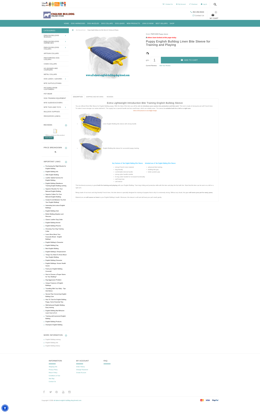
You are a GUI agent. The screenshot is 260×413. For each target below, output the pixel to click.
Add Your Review (164, 65)
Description (78, 97)
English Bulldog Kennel (53, 222)
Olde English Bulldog (52, 175)
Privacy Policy (53, 369)
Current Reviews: (151, 65)
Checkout (194, 4)
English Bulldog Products (53, 321)
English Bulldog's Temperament (56, 251)
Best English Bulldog (52, 248)
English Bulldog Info (52, 171)
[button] (214, 5)
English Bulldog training (53, 339)
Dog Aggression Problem (53, 280)
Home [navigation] (72, 30)
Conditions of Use (54, 375)
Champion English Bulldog (54, 325)
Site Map (51, 378)
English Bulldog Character (54, 260)
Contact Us (199, 16)
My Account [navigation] (182, 4)
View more (49, 137)
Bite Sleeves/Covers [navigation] (81, 30)
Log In (205, 4)
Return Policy (53, 372)
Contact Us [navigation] (169, 4)
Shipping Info (53, 366)
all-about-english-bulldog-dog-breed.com (67, 400)
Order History (80, 366)
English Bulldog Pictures (53, 226)
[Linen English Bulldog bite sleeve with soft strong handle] (91, 124)
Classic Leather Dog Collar (54, 219)
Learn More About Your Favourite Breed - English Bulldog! (54, 237)
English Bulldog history (53, 346)
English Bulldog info (52, 342)
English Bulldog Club (52, 211)
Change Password (82, 369)
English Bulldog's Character (54, 242)
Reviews (110, 97)
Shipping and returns (94, 97)
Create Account (81, 372)
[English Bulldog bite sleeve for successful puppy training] (91, 148)
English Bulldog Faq (52, 245)
